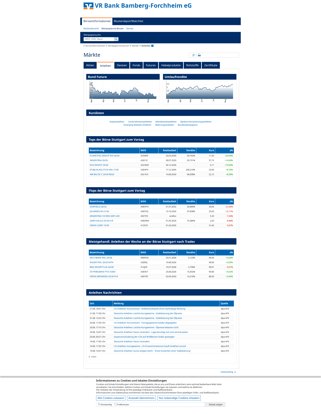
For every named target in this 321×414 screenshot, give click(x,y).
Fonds (136, 65)
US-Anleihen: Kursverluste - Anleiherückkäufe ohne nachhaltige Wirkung (149, 308)
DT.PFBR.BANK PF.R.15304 (102, 271)
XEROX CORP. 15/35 (99, 225)
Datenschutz (122, 392)
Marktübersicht (91, 28)
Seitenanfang (227, 372)
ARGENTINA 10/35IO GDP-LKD (105, 215)
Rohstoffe (192, 65)
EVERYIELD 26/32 (98, 206)
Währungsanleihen (164, 124)
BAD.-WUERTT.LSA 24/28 (102, 266)
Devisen (122, 65)
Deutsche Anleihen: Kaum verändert (132, 341)
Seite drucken (199, 55)
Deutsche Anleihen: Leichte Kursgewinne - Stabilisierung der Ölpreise (148, 313)
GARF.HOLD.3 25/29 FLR (101, 220)
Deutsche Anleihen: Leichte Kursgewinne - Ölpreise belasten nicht (146, 327)
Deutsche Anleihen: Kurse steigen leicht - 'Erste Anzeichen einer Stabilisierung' (152, 351)
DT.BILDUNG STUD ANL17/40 (104, 169)
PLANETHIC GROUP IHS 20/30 (104, 155)
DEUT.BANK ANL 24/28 (101, 257)
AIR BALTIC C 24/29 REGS (102, 174)
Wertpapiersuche (92, 34)
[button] (91, 28)
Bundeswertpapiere (187, 124)
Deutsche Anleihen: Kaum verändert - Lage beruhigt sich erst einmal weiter (151, 332)
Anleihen (105, 66)
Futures (151, 65)
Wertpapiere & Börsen (112, 28)
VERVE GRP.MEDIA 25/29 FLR (104, 276)
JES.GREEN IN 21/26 (99, 211)
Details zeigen (216, 404)
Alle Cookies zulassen (110, 398)
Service (129, 28)
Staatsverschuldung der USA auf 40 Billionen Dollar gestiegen (144, 337)
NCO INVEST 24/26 (99, 164)
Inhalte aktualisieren (193, 55)
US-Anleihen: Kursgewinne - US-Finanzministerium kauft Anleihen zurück (150, 346)
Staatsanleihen (117, 121)
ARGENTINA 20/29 (99, 160)
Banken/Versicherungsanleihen (195, 121)
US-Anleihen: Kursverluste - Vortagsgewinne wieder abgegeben (145, 322)
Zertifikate (210, 65)
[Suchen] (116, 39)
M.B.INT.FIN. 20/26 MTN (101, 262)
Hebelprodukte (171, 65)
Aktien (90, 65)
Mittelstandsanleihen (166, 121)
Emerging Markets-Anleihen (137, 124)
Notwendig (106, 404)
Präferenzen (123, 404)
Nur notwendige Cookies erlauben (179, 398)
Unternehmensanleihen (140, 121)
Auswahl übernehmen (141, 398)
